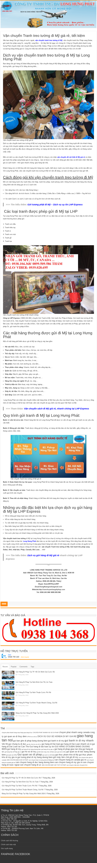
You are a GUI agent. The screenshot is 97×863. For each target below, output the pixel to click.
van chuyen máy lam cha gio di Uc (77, 765)
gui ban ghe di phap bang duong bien (30, 740)
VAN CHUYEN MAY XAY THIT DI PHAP (54, 765)
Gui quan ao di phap (29, 754)
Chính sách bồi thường (9, 841)
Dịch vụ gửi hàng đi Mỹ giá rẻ (43, 555)
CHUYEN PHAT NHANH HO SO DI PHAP (46, 732)
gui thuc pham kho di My (66, 754)
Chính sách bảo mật (8, 844)
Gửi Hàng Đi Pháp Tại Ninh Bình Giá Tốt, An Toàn (34, 682)
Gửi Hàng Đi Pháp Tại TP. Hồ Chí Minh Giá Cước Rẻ (35, 672)
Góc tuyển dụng (7, 848)
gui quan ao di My (11, 755)
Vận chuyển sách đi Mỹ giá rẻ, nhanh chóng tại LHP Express (56, 408)
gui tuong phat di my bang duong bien (35, 757)
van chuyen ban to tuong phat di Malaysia (41, 760)
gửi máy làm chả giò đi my (65, 757)
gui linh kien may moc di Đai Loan (47, 752)
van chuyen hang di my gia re (68, 762)
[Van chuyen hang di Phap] (48, 14)
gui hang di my (14, 749)
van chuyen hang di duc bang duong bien (35, 762)
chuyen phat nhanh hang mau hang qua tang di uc (17, 732)
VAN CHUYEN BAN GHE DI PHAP (17, 760)
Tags (32, 667)
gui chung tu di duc (17, 744)
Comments (24, 667)
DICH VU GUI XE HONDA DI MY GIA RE (57, 736)
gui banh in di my (56, 740)
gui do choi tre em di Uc (34, 744)
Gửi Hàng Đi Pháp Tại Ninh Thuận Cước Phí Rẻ (33, 692)
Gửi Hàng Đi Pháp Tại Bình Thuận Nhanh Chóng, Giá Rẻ (36, 703)
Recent (5, 667)
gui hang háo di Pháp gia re (13, 752)
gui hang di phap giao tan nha (68, 749)
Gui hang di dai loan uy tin (42, 746)
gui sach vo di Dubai (48, 755)
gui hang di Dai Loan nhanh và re (76, 744)
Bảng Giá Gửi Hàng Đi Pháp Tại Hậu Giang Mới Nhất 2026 (37, 713)
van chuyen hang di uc (30, 765)
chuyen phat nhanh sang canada (74, 732)
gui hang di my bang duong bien (31, 749)
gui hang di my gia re (47, 749)
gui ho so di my (29, 751)
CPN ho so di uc (32, 736)
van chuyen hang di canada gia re (70, 760)
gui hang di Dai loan (51, 744)
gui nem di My (61, 752)
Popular (13, 667)
